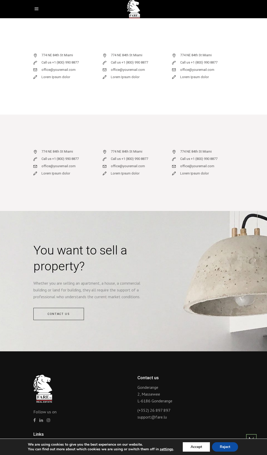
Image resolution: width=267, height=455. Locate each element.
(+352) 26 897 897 (154, 410)
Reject (225, 446)
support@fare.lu (152, 417)
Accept (196, 446)
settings (166, 449)
